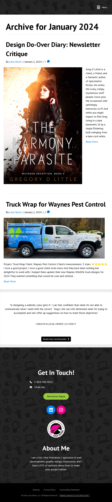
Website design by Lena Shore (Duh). (74, 496)
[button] (56, 396)
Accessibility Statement (69, 489)
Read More (92, 141)
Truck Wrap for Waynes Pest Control (56, 204)
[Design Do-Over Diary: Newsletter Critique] (43, 125)
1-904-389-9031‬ (43, 382)
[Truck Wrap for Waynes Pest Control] (54, 238)
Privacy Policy (50, 489)
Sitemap (36, 489)
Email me (39, 387)
